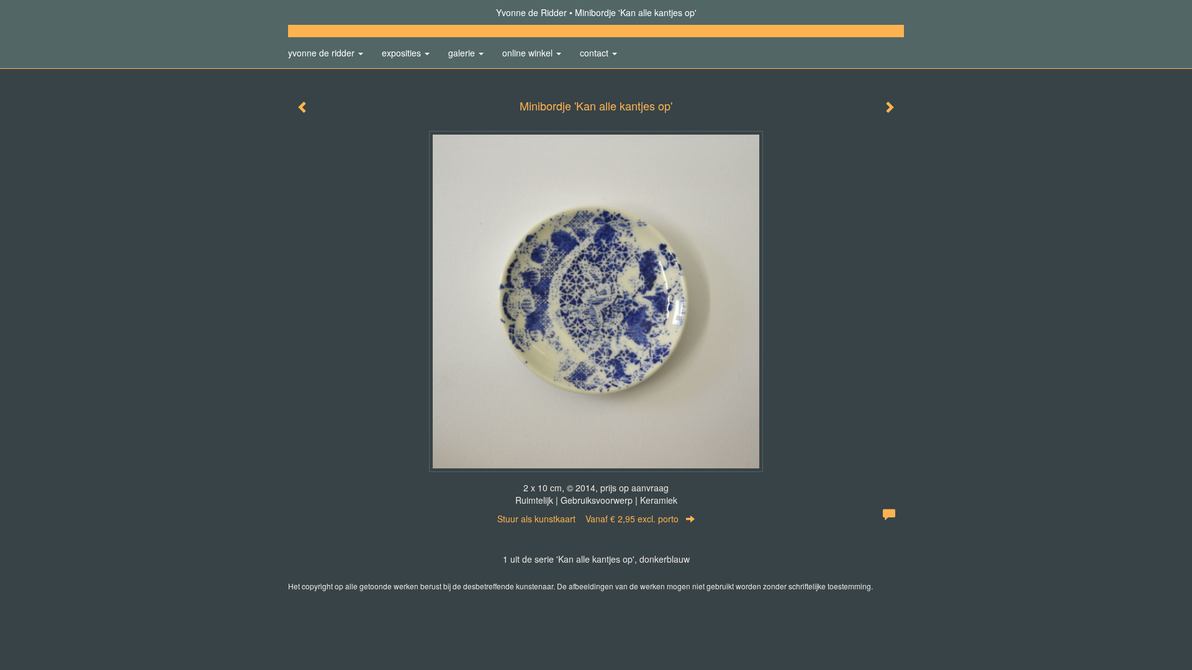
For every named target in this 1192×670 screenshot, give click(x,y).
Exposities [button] (402, 53)
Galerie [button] (462, 53)
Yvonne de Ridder (531, 12)
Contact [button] (595, 53)
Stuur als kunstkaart (588, 518)
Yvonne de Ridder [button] (322, 53)
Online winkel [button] (528, 53)
